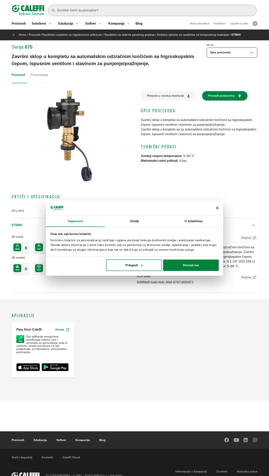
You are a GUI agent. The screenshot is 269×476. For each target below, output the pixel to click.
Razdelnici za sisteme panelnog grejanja (129, 34)
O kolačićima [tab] (193, 221)
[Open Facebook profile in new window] (226, 440)
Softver (61, 440)
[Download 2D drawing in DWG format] (24, 247)
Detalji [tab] (134, 221)
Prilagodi (131, 265)
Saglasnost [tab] (75, 221)
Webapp (59, 329)
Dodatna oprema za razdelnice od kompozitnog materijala (193, 34)
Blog (139, 23)
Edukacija (40, 440)
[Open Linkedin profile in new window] (245, 440)
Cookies (221, 471)
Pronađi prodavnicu (221, 95)
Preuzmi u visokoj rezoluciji (165, 95)
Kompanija (82, 440)
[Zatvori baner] (217, 208)
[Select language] (255, 23)
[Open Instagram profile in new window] (255, 440)
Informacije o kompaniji (191, 471)
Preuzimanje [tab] (39, 75)
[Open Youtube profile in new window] (236, 440)
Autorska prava (247, 471)
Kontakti (219, 23)
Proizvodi (19, 23)
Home (22, 34)
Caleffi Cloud (239, 23)
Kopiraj (246, 237)
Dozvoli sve (191, 265)
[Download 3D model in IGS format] (24, 268)
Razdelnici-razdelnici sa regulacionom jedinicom (72, 34)
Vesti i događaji (199, 23)
